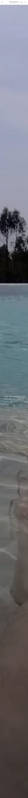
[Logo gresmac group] (14, 2)
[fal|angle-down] (14, 405)
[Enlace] (21, 2)
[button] (2, 3)
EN (24, 2)
